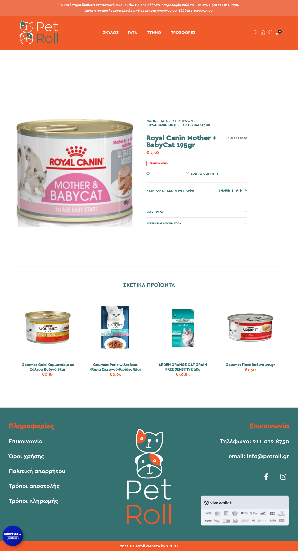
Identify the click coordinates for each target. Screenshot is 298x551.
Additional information (164, 223)
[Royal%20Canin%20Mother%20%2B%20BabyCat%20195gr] (232, 191)
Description (155, 211)
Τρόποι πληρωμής (33, 501)
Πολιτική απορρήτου (37, 471)
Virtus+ (172, 546)
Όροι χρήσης (26, 456)
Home (151, 121)
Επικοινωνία (26, 441)
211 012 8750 (271, 442)
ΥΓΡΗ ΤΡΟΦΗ (183, 121)
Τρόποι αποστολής (34, 486)
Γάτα (164, 121)
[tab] (196, 212)
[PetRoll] (37, 42)
